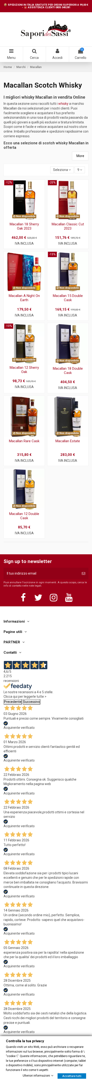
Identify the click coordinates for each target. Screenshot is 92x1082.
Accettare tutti (71, 1076)
